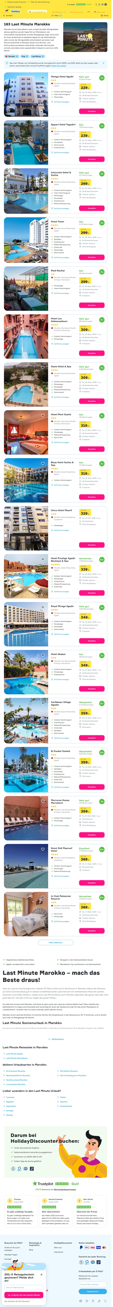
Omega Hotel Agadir (62, 76)
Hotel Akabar (58, 654)
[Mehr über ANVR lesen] (102, 4)
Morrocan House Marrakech (60, 801)
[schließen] (41, 1274)
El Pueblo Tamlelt (60, 751)
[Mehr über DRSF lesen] (105, 4)
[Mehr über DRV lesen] (96, 4)
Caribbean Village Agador (61, 703)
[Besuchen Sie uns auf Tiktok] (99, 1301)
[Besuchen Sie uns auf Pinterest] (93, 1301)
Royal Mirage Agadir (62, 606)
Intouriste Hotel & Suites (61, 173)
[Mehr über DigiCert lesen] (99, 4)
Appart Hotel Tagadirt (63, 124)
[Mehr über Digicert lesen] (19, 1168)
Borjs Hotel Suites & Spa (62, 463)
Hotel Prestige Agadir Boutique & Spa (63, 559)
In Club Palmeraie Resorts (61, 897)
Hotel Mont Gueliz (61, 414)
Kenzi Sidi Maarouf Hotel (61, 849)
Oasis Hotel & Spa (61, 366)
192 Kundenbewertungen (65, 1189)
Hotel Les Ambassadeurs (59, 320)
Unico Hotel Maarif (61, 510)
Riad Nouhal (58, 270)
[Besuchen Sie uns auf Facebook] (80, 1301)
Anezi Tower (57, 221)
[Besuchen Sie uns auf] (86, 1301)
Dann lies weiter (59, 66)
